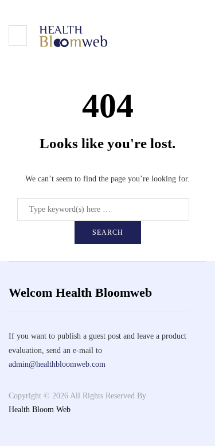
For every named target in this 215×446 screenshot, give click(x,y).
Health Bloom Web (40, 409)
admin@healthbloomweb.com (57, 364)
